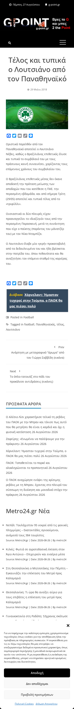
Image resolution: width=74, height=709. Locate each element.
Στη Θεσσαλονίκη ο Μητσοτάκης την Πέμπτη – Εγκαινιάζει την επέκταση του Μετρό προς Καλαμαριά (37, 573)
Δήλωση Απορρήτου (46, 703)
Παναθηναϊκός (45, 324)
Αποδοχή (37, 673)
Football (28, 317)
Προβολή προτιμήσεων (37, 695)
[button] (68, 625)
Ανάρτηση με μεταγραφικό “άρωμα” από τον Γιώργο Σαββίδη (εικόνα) (37, 352)
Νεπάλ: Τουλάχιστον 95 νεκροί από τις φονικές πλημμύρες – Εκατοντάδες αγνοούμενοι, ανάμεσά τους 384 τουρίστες (37, 530)
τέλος (60, 324)
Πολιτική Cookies (24, 703)
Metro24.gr (21, 540)
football (29, 324)
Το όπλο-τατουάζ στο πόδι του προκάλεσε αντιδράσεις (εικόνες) (31, 376)
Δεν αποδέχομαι (37, 684)
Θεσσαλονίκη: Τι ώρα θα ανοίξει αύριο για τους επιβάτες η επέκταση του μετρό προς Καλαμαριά (34, 597)
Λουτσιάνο (13, 329)
